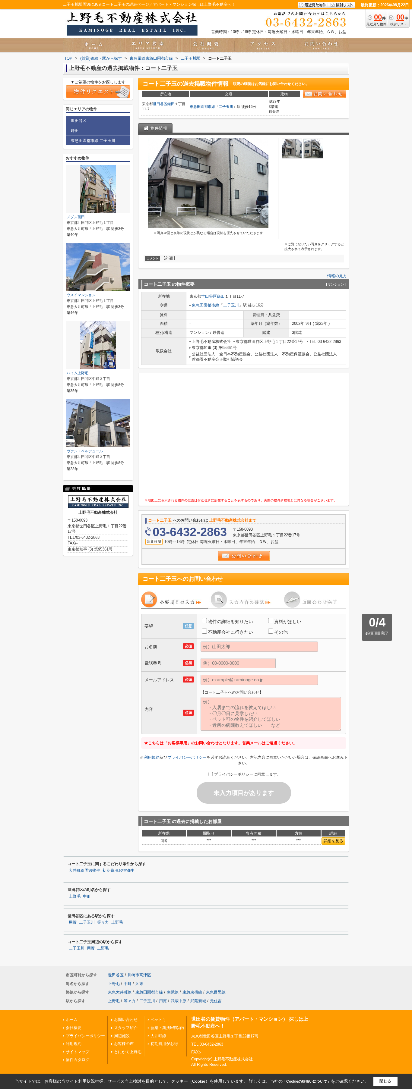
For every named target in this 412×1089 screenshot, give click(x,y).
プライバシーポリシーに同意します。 (247, 774)
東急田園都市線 (202, 107)
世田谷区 (160, 104)
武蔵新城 (198, 1001)
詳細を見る (333, 841)
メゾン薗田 (76, 217)
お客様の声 (124, 1043)
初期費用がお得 (164, 1043)
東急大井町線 (120, 992)
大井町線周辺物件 (84, 870)
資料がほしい (287, 621)
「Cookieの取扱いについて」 (307, 1081)
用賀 (73, 922)
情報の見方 (337, 276)
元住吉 (216, 1001)
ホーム (72, 1019)
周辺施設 (122, 1036)
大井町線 (158, 1036)
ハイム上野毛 (77, 373)
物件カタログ (77, 1059)
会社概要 (73, 1027)
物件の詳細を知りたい (230, 621)
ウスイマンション (81, 295)
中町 (87, 896)
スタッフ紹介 (126, 1027)
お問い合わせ (126, 1019)
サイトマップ (77, 1052)
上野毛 (75, 896)
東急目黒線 (216, 992)
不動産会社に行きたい (230, 632)
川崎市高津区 (139, 975)
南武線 (173, 992)
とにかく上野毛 (127, 1052)
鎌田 (171, 104)
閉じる (385, 1081)
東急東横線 (192, 992)
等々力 (103, 922)
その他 (281, 632)
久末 (139, 983)
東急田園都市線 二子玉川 (93, 140)
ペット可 (158, 1019)
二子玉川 (226, 107)
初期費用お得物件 (118, 870)
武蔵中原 (178, 1001)
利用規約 (152, 757)
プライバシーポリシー (187, 757)
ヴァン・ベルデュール (85, 451)
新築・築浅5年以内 (167, 1027)
